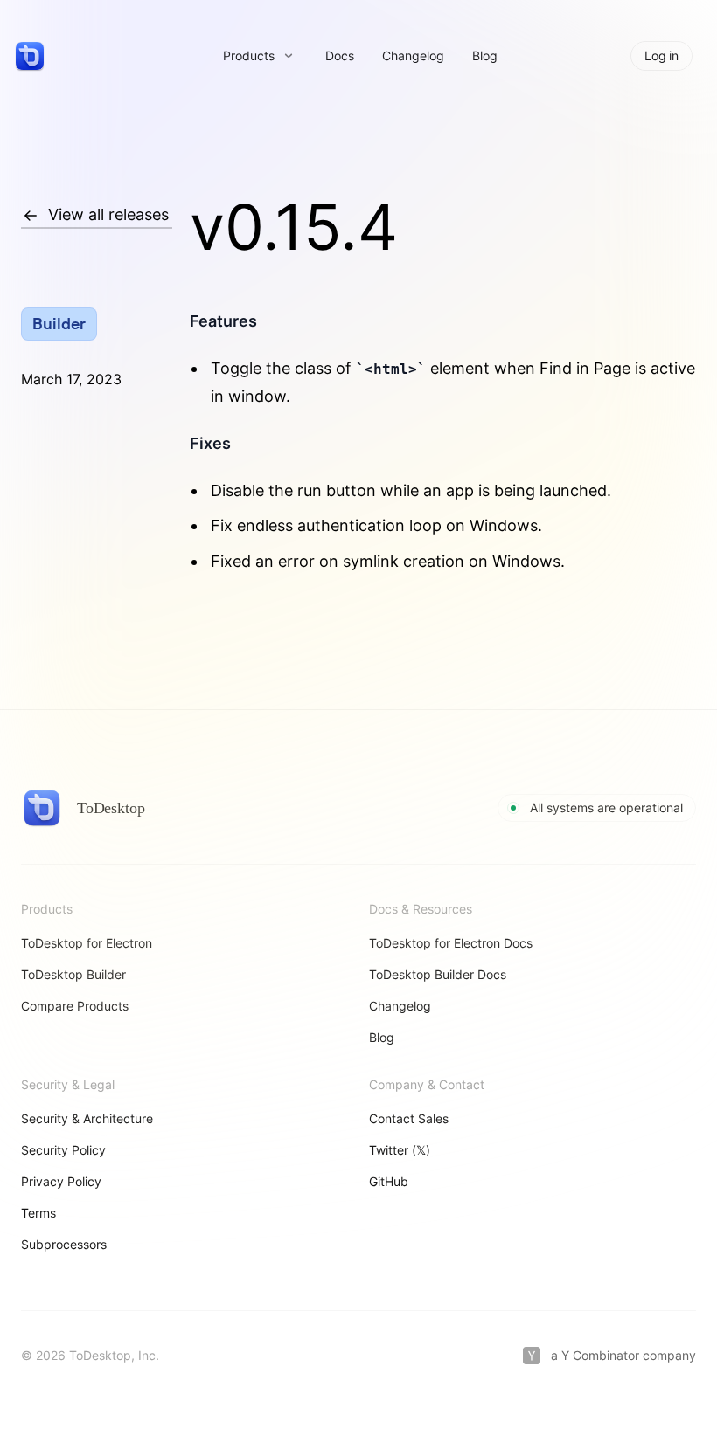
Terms (38, 1212)
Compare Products (75, 1005)
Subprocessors (64, 1244)
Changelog (413, 55)
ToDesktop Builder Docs (437, 974)
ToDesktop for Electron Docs (451, 942)
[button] (258, 56)
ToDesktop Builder (73, 974)
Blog (485, 55)
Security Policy (63, 1149)
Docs (339, 55)
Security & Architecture (87, 1118)
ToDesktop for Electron (86, 942)
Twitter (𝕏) (399, 1149)
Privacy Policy (61, 1181)
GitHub (388, 1181)
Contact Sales (409, 1118)
